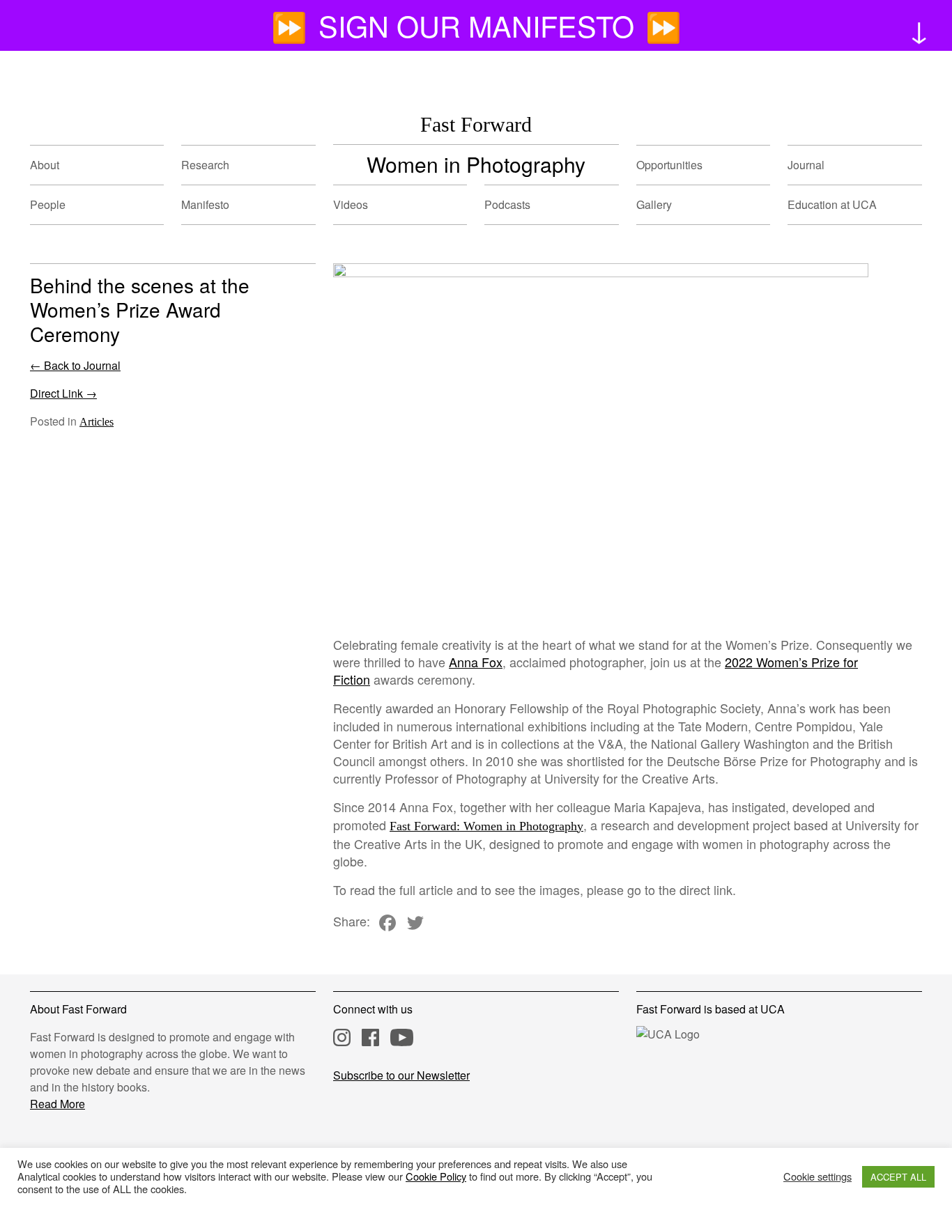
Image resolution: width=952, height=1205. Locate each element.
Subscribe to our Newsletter (401, 1075)
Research (205, 165)
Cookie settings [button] (817, 1176)
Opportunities (669, 165)
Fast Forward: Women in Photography (486, 826)
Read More (57, 1104)
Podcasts (507, 204)
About (44, 165)
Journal (806, 165)
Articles (96, 422)
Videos (350, 204)
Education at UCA (832, 204)
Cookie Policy (436, 1176)
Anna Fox (475, 662)
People (48, 204)
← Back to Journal (75, 365)
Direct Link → (63, 393)
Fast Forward (476, 124)
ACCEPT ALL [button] (898, 1176)
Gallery (654, 204)
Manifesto (205, 204)
